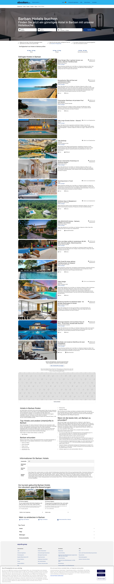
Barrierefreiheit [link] (61, 563)
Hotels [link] (24, 6)
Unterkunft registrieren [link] (21, 552)
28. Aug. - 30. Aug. (82, 50)
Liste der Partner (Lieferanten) (56, 575)
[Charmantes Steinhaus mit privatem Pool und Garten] (57, 108)
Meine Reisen (87, 2)
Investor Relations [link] (20, 559)
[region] (57, 575)
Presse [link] (18, 561)
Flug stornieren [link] (81, 554)
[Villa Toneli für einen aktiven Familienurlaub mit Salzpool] (57, 269)
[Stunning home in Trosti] (57, 189)
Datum (22, 30)
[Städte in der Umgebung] (31, 512)
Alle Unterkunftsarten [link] (42, 561)
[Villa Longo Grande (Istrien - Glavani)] (57, 128)
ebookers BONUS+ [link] (20, 563)
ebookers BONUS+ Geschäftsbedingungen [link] (66, 565)
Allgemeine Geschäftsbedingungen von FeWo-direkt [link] (66, 561)
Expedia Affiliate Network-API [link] (22, 557)
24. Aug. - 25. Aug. (57, 50)
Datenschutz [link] (60, 550)
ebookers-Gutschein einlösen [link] (84, 559)
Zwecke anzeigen (101, 578)
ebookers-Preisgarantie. (56, 43)
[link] (28, 519)
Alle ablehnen (101, 574)
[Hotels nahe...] (57, 512)
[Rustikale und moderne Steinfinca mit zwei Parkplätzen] (57, 350)
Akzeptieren (101, 571)
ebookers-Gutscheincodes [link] (43, 563)
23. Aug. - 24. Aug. (31, 50)
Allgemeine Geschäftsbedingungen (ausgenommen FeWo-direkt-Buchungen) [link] (67, 555)
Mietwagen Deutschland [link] (42, 554)
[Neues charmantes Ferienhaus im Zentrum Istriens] (57, 169)
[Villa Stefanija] (57, 148)
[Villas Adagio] (57, 289)
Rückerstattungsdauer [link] (83, 557)
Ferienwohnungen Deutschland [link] (43, 552)
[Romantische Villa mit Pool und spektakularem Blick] (57, 88)
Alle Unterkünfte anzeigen (57, 365)
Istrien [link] (36, 6)
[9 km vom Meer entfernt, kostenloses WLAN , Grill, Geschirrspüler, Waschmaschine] (57, 249)
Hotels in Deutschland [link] (42, 550)
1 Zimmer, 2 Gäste (64, 30)
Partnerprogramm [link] (20, 554)
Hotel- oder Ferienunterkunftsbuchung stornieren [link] (88, 552)
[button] (57, 528)
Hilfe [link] (79, 550)
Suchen (89, 29)
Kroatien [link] (32, 6)
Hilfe (81, 2)
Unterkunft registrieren (73, 2)
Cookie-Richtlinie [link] (61, 552)
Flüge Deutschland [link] (41, 557)
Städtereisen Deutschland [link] (42, 559)
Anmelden (94, 2)
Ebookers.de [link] (19, 6)
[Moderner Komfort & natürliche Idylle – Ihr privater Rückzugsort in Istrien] (57, 309)
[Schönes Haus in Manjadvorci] (57, 209)
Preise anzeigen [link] (61, 64)
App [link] (18, 565)
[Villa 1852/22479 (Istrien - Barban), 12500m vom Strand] (57, 229)
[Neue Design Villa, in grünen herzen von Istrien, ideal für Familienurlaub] (57, 68)
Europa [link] (28, 6)
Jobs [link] (18, 550)
